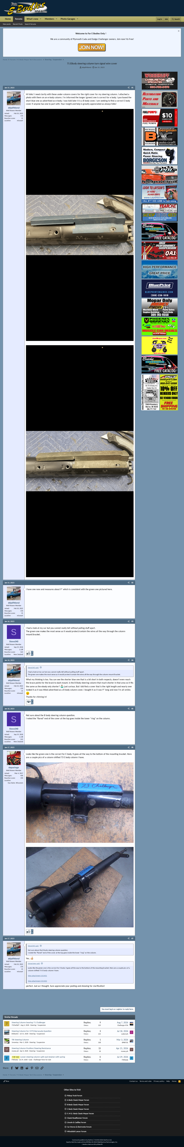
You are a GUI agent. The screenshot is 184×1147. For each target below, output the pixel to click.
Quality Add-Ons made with (75, 1142)
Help (168, 1081)
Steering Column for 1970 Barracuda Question (31, 1031)
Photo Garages (68, 19)
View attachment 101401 (37, 976)
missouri (20, 121)
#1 (132, 88)
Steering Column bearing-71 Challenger (28, 1023)
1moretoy (15, 1042)
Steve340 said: (33, 668)
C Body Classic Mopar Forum (78, 1109)
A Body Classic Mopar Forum (78, 1100)
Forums (18, 19)
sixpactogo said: (34, 964)
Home (8, 19)
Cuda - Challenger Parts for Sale (40, 1060)
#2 (132, 583)
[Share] (129, 88)
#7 (132, 939)
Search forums (30, 24)
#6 (132, 747)
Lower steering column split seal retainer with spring (42, 1057)
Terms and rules (146, 1081)
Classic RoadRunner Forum (77, 1118)
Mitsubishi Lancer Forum (76, 1132)
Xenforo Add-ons (92, 1144)
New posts (7, 24)
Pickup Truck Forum (74, 1096)
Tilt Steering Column (20, 1040)
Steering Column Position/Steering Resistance (31, 1048)
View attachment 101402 (37, 981)
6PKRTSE (125, 1042)
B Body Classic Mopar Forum (78, 1105)
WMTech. (102, 1142)
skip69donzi (86, 67)
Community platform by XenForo (92, 1140)
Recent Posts (18, 24)
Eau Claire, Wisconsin (15, 783)
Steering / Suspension (38, 1025)
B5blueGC (15, 1034)
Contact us (134, 1081)
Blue (7, 1081)
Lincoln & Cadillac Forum (76, 1122)
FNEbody (15, 1060)
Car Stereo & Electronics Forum (79, 1127)
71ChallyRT (15, 1025)
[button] (41, 19)
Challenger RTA (122, 1025)
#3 (132, 621)
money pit (15, 1051)
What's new (32, 19)
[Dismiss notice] (178, 31)
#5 (132, 709)
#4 (132, 660)
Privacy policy (159, 1081)
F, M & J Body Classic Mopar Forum (80, 1114)
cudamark (124, 1034)
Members (49, 19)
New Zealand (18, 654)
